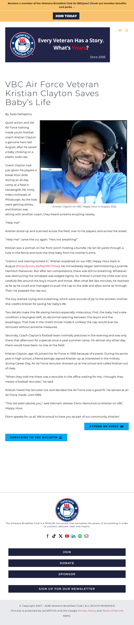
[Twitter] (60, 536)
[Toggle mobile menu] (127, 30)
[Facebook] (48, 536)
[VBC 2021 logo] (67, 499)
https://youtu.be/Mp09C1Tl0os (38, 266)
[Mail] (86, 536)
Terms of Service (113, 610)
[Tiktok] (54, 536)
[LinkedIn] (73, 536)
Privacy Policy (87, 610)
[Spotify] (80, 536)
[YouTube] (67, 536)
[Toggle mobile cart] (120, 30)
